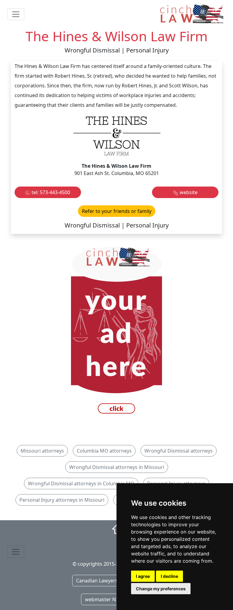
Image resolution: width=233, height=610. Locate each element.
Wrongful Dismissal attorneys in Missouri (116, 467)
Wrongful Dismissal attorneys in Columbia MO (81, 483)
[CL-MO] (116, 331)
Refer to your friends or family (116, 211)
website (189, 192)
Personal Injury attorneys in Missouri (61, 500)
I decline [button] (169, 576)
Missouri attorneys (42, 450)
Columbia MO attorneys (104, 450)
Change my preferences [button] (161, 588)
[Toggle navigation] (15, 14)
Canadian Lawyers (97, 580)
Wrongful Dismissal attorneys (178, 450)
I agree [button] (143, 576)
